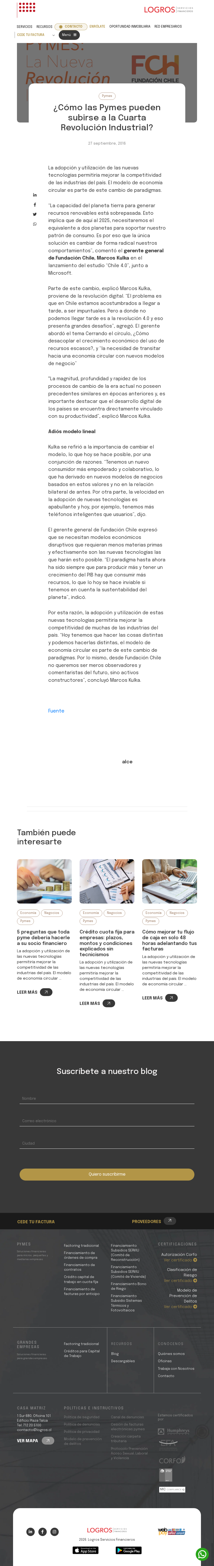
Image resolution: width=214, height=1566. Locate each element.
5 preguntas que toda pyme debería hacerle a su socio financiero (43, 938)
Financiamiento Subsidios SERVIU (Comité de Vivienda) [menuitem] (128, 1272)
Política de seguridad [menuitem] (81, 1417)
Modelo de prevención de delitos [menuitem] (83, 1442)
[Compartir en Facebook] (35, 205)
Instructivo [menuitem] (38, 1213)
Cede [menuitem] (31, 1207)
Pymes (107, 96)
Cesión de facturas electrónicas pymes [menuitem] (128, 1427)
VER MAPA (28, 1441)
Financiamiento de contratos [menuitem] (79, 1267)
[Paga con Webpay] (171, 1531)
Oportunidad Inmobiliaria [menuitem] (129, 26)
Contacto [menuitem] (73, 26)
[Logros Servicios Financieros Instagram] (54, 1532)
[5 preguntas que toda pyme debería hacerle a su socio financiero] (44, 881)
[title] (107, 1533)
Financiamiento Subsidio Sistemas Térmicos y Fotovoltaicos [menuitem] (126, 1303)
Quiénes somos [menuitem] (171, 1354)
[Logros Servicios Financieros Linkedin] (30, 1532)
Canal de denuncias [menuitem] (127, 1417)
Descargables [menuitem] (123, 1361)
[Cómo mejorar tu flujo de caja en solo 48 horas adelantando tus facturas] (169, 881)
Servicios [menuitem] (24, 27)
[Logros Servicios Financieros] (169, 10)
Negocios (51, 913)
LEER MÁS (27, 992)
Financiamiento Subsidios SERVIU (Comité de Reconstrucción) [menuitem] (125, 1253)
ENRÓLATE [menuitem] (97, 26)
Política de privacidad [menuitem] (81, 1432)
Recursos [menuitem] (44, 27)
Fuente (56, 711)
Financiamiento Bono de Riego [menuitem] (128, 1286)
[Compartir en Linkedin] (35, 195)
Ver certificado (178, 1260)
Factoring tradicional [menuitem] (81, 1246)
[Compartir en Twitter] (35, 214)
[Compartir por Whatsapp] (35, 224)
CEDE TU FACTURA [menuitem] (30, 35)
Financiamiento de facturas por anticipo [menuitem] (82, 1292)
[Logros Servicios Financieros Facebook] (42, 1532)
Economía (28, 913)
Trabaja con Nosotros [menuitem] (176, 1369)
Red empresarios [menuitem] (168, 26)
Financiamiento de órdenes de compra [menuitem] (80, 1255)
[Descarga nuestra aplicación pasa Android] (129, 1550)
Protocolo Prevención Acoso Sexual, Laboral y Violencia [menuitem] (129, 1453)
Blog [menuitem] (115, 1354)
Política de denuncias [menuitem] (82, 1424)
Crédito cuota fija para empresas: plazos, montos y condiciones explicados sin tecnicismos (107, 943)
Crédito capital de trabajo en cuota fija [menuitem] (81, 1279)
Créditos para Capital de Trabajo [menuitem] (82, 1354)
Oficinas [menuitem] (165, 1361)
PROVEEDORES (146, 1222)
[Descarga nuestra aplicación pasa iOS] (86, 1550)
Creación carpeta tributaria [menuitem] (126, 1439)
